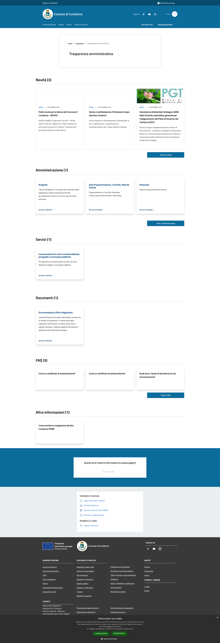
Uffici (45, 575)
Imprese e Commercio (85, 579)
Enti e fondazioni (49, 579)
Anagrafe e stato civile (85, 567)
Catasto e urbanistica (85, 587)
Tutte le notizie (166, 155)
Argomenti (80, 43)
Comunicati (148, 571)
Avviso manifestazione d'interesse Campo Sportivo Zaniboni (109, 113)
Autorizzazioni (116, 587)
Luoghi (147, 586)
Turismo (80, 591)
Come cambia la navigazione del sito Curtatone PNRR (56, 427)
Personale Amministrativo (53, 587)
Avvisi (41, 107)
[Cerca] (174, 14)
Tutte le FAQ (166, 395)
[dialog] (110, 629)
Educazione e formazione (120, 567)
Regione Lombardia (50, 3)
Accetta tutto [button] (101, 634)
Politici (45, 583)
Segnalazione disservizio (86, 612)
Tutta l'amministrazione (165, 223)
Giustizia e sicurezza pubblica (121, 571)
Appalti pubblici (82, 583)
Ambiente (114, 579)
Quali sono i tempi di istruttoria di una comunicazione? (157, 375)
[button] (110, 639)
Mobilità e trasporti (84, 595)
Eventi (146, 590)
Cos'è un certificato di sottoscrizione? (107, 373)
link (132, 629)
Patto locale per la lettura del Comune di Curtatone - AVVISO (58, 113)
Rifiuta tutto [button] (119, 633)
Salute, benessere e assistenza (122, 583)
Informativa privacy (118, 612)
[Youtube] (148, 14)
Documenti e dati (49, 591)
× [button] (217, 618)
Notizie (147, 567)
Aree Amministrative (51, 571)
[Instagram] (154, 14)
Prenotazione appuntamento (88, 608)
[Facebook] (142, 14)
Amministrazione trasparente (121, 608)
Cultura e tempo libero (85, 571)
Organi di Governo (50, 567)
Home (70, 43)
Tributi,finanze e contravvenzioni (123, 575)
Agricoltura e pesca (117, 591)
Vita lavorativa (82, 575)
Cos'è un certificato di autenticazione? (56, 373)
